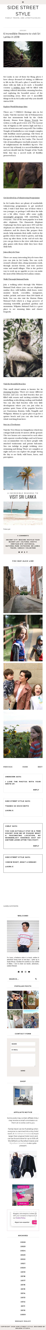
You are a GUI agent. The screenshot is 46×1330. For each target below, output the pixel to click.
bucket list (14, 542)
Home (25, 767)
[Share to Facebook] (19, 552)
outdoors (25, 546)
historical (29, 544)
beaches (22, 540)
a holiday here (18, 88)
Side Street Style (14, 801)
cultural (25, 542)
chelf (8, 826)
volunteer (31, 548)
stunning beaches (11, 392)
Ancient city (12, 540)
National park (12, 546)
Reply (36, 790)
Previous (7, 767)
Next (40, 767)
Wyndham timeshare (18, 1143)
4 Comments (23, 535)
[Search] (36, 979)
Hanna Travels (31, 120)
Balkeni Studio (23, 1328)
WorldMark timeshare (23, 1134)
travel (13, 548)
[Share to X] (22, 552)
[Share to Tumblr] (24, 552)
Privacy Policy (23, 1321)
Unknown (10, 777)
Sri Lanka (35, 546)
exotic (33, 542)
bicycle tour (33, 540)
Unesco (21, 548)
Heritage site (17, 544)
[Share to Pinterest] (26, 552)
